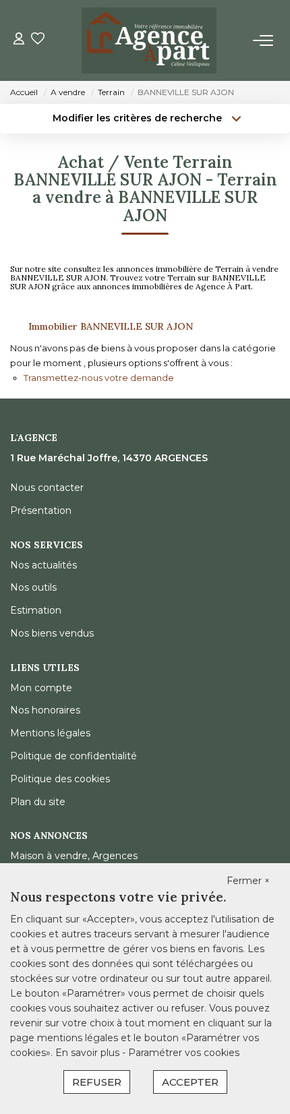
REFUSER (96, 1082)
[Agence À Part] (149, 40)
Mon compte (41, 688)
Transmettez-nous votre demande (99, 377)
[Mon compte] (18, 40)
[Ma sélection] (38, 40)
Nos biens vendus (52, 633)
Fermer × (248, 881)
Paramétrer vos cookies (183, 1053)
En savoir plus (88, 1053)
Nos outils (33, 587)
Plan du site (37, 802)
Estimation (35, 610)
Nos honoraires (45, 710)
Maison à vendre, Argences (74, 856)
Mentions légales (50, 733)
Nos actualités (43, 565)
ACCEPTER (190, 1082)
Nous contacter (47, 487)
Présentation (40, 510)
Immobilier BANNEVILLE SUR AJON (110, 326)
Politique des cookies (60, 779)
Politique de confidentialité (73, 756)
